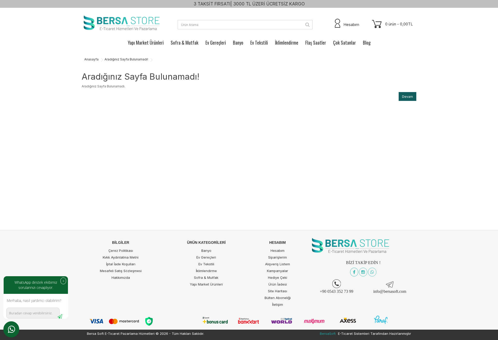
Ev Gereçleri (215, 42)
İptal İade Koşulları (120, 264)
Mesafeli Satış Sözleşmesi (121, 271)
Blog (367, 42)
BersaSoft (328, 333)
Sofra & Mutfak (184, 42)
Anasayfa (91, 59)
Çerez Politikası (120, 250)
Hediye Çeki (277, 277)
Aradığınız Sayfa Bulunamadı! (126, 59)
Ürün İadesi (277, 284)
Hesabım (278, 250)
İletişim (277, 304)
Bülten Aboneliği (278, 298)
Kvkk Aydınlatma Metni (121, 257)
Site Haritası (277, 291)
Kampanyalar (277, 271)
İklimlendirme (286, 42)
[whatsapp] (372, 272)
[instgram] (363, 272)
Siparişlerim (277, 257)
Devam (407, 97)
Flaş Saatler (315, 42)
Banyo (238, 42)
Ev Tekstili (259, 42)
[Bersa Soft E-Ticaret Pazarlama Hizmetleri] (121, 23)
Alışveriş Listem (277, 264)
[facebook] (354, 272)
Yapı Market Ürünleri (146, 42)
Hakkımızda (121, 277)
